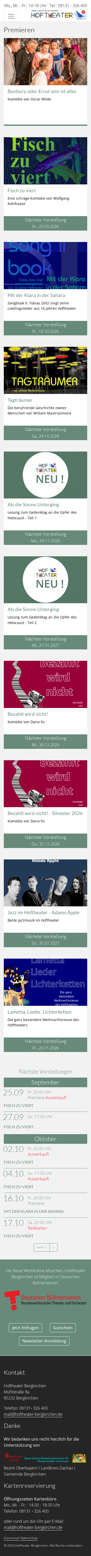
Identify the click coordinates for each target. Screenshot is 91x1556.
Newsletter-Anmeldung (44, 1341)
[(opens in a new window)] (14, 1457)
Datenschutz (29, 1538)
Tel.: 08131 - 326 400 (68, 5)
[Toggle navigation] (11, 16)
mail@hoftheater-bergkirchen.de (33, 1414)
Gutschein (63, 1327)
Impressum (12, 1538)
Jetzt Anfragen (25, 1327)
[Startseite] (59, 15)
